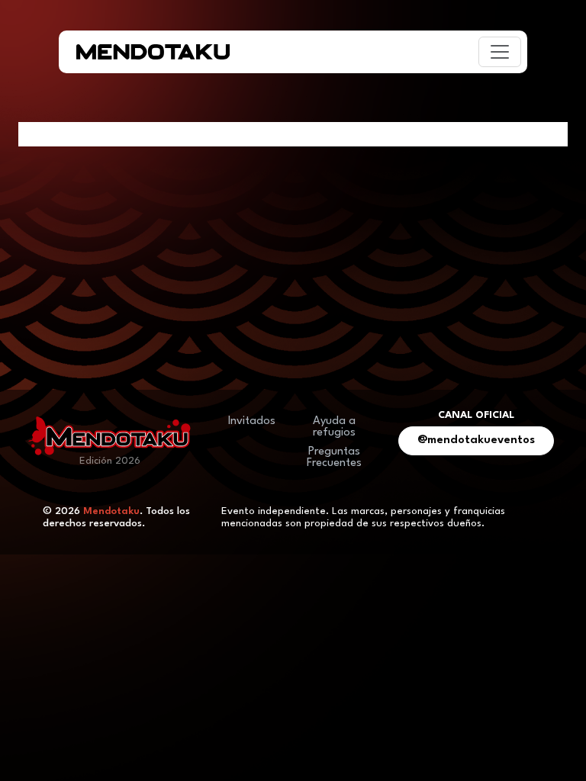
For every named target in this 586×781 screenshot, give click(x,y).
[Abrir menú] (499, 52)
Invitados (251, 421)
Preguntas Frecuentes (334, 457)
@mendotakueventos (476, 440)
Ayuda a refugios (334, 427)
